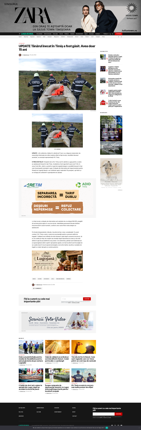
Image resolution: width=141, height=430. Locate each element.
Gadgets (98, 36)
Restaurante (70, 36)
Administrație (40, 407)
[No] (139, 428)
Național (39, 36)
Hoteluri (63, 36)
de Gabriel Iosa (105, 139)
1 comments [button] (38, 288)
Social (103, 143)
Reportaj (26, 36)
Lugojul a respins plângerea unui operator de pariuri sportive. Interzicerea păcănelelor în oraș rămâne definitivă (115, 70)
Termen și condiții (75, 302)
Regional (32, 36)
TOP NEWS (118, 33)
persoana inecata (60, 278)
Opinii (20, 36)
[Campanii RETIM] (57, 197)
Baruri (76, 36)
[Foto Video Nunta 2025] (57, 321)
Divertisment (57, 411)
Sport (73, 411)
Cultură (39, 411)
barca (34, 278)
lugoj (52, 278)
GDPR (69, 302)
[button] (20, 34)
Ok (106, 427)
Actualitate (22, 43)
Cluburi (87, 36)
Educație (56, 407)
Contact (74, 416)
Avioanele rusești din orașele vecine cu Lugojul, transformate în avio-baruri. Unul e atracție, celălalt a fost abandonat (115, 82)
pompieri (68, 278)
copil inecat (46, 278)
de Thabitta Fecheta (106, 126)
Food (82, 36)
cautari (39, 278)
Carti (92, 36)
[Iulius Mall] (70, 16)
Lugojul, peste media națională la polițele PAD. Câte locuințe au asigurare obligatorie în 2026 (115, 93)
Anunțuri (50, 36)
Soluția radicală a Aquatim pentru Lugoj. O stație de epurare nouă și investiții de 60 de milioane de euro (115, 58)
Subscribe (86, 298)
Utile (44, 36)
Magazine (56, 36)
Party (103, 36)
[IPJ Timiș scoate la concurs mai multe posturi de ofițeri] (83, 375)
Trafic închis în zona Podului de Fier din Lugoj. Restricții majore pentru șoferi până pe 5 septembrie (115, 103)
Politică (21, 411)
